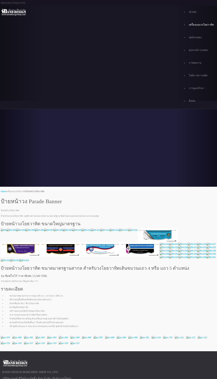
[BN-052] (5, 260)
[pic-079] (5, 337)
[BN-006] (39, 230)
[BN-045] (211, 254)
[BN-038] (202, 250)
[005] (4, 230)
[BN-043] (192, 254)
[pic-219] (51, 343)
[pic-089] (121, 337)
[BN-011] (86, 230)
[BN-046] (164, 257)
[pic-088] (109, 337)
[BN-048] (183, 257)
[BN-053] (15, 260)
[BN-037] (192, 250)
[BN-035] (173, 250)
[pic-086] (86, 337)
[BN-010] (77, 230)
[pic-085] (75, 337)
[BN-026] (202, 244)
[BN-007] (49, 230)
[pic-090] (133, 337)
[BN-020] (100, 250)
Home (3, 191)
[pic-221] (75, 343)
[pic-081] (28, 337)
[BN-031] (192, 247)
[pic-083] (51, 337)
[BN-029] (173, 247)
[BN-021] (140, 250)
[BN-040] (164, 254)
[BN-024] (183, 244)
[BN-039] (211, 250)
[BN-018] (21, 250)
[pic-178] (167, 337)
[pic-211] (179, 337)
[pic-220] (63, 343)
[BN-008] (58, 230)
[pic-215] (5, 343)
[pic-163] (156, 337)
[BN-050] (202, 257)
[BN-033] (211, 247)
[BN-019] (60, 250)
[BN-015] (123, 230)
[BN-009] (67, 230)
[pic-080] (17, 337)
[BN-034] (164, 250)
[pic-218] (40, 343)
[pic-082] (40, 337)
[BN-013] (105, 230)
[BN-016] (133, 230)
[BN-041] (173, 254)
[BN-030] (183, 247)
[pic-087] (98, 337)
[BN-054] (24, 260)
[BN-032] (202, 247)
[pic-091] (144, 337)
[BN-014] (114, 230)
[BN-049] (192, 257)
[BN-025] (192, 244)
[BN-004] (30, 230)
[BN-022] (164, 244)
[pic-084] (63, 337)
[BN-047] (173, 257)
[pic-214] (202, 337)
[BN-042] (183, 254)
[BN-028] (164, 247)
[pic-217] (28, 343)
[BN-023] (173, 244)
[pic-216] (17, 343)
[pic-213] (190, 337)
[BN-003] (20, 230)
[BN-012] (95, 230)
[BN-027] (211, 244)
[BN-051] (211, 257)
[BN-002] (11, 230)
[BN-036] (183, 250)
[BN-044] (202, 254)
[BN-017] (157, 235)
